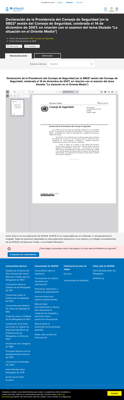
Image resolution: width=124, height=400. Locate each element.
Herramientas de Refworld (76, 280)
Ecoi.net (67, 273)
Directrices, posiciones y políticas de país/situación (47, 290)
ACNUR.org (98, 278)
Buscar (105, 10)
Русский (80, 2)
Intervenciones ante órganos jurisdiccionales (46, 298)
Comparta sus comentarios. (23, 254)
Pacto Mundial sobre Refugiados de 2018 (15, 371)
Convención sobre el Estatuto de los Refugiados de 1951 (18, 287)
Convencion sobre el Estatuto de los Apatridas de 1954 (17, 298)
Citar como (13, 46)
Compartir (32, 46)
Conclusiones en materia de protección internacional (46, 281)
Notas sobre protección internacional (46, 336)
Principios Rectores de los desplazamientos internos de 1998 (18, 354)
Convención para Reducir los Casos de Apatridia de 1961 (18, 308)
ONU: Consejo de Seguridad (41, 38)
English (60, 2)
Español (69, 2)
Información (47, 55)
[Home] (14, 9)
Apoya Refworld (111, 10)
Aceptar (114, 393)
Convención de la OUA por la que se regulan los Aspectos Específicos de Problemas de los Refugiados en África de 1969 (17, 331)
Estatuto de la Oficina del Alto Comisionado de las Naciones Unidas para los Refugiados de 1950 (18, 275)
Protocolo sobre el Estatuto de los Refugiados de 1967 (18, 318)
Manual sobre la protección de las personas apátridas (47, 326)
